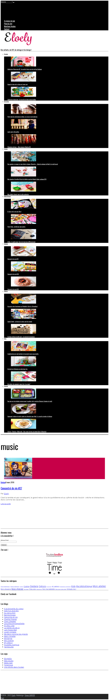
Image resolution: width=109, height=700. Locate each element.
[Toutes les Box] (54, 555)
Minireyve (8, 638)
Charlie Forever (10, 619)
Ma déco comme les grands (16, 634)
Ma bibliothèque (84, 586)
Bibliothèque (7, 196)
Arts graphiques (5, 586)
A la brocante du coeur (14, 609)
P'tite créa (32, 589)
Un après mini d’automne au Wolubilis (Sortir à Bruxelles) (22, 306)
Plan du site (8, 23)
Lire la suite (6, 504)
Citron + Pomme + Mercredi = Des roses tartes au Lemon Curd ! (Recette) (26, 432)
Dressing (6, 102)
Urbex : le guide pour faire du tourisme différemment (21, 242)
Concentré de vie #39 (13, 289)
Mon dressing (6, 589)
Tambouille (9, 647)
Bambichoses (10, 615)
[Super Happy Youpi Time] (54, 568)
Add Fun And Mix (11, 611)
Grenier (6, 54)
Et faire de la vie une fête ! (14, 212)
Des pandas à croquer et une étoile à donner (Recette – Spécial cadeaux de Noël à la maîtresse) (32, 164)
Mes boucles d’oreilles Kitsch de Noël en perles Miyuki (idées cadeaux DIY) (26, 179)
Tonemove (8, 665)
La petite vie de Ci (12, 628)
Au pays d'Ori (9, 613)
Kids (5, 339)
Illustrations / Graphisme (65, 586)
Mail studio (8, 661)
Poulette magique (11, 645)
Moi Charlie (9, 640)
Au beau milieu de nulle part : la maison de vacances (21, 337)
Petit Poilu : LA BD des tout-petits (16, 227)
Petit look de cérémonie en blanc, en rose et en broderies (22, 117)
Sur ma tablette (48, 589)
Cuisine (6, 386)
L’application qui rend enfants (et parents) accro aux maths (22, 354)
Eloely (6, 494)
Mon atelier (99, 586)
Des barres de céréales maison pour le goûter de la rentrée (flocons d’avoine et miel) (29, 401)
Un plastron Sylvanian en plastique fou (17, 369)
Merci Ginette (9, 636)
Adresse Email (4, 540)
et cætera (55, 586)
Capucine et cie (11, 617)
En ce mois (49, 586)
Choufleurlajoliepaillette (14, 623)
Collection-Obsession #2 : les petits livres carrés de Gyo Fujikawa (24, 69)
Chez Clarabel (10, 621)
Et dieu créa (9, 626)
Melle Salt (8, 663)
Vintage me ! (71, 589)
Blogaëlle (8, 658)
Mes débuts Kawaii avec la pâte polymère (18, 194)
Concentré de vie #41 (13, 259)
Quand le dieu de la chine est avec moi (17, 84)
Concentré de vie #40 (13, 274)
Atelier (6, 149)
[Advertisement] (52, 517)
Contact (6, 29)
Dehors (6, 291)
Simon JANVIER (30, 695)
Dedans (6, 244)
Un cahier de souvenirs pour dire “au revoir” (18, 384)
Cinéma (21, 586)
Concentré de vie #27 (11, 488)
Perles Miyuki (39, 589)
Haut (2, 698)
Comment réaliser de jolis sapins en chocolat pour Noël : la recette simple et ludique (29, 416)
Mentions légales (10, 26)
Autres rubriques (14, 586)
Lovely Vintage (10, 632)
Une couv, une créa (60, 589)
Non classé (26, 589)
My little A (8, 643)
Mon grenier (17, 589)
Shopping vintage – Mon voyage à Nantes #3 (19, 147)
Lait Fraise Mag (10, 630)
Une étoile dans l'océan (14, 667)
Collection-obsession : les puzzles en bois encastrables (21, 100)
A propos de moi (9, 20)
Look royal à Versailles (13, 132)
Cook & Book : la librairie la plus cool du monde (19, 322)
